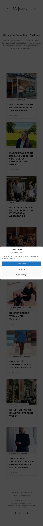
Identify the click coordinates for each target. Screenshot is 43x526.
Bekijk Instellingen (21, 275)
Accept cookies (21, 264)
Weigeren (21, 269)
